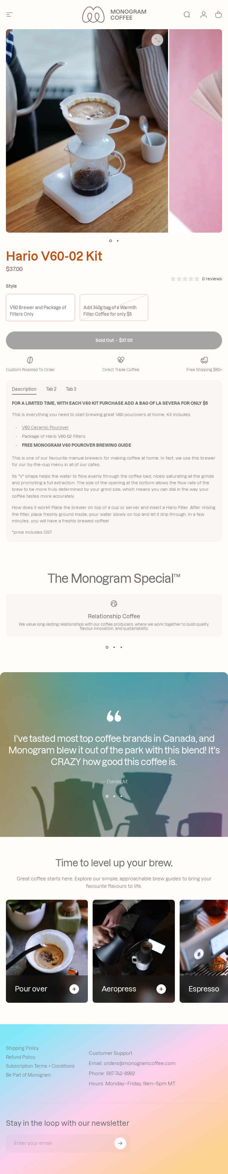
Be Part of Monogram (28, 1075)
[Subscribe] (120, 1143)
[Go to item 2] (117, 241)
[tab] (24, 390)
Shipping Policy (22, 1048)
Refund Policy (20, 1057)
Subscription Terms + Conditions (40, 1066)
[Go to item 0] (110, 241)
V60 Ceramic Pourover (45, 427)
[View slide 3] (121, 647)
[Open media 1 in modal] (157, 40)
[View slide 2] (114, 647)
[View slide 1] (106, 647)
